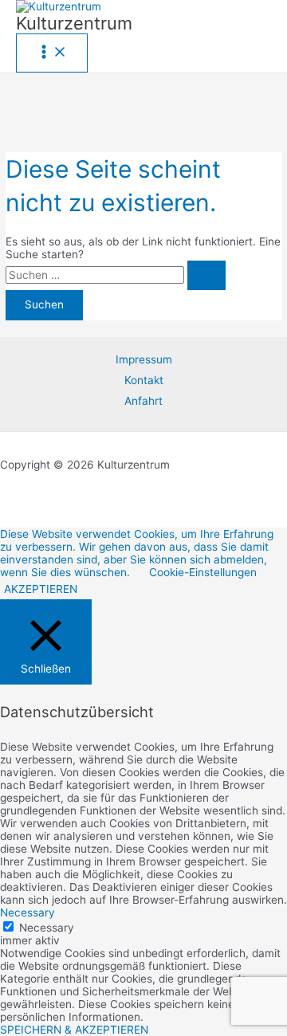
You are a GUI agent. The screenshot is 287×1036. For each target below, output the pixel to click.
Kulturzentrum (74, 23)
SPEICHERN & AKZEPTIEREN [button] (74, 1029)
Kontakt (143, 380)
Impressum (144, 359)
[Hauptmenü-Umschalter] (52, 53)
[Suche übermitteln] (206, 276)
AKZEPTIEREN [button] (40, 589)
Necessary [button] (27, 912)
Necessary (46, 927)
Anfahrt (143, 400)
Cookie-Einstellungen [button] (203, 572)
